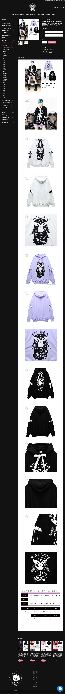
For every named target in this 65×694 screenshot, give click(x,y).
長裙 (4, 68)
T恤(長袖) (5, 55)
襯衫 (4, 58)
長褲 (4, 62)
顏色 (42, 31)
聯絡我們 (35, 686)
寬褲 (4, 64)
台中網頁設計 (14, 690)
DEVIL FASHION (6, 110)
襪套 (4, 91)
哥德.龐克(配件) (5, 119)
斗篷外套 (5, 79)
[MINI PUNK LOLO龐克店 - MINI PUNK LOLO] (32, 7)
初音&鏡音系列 (6, 49)
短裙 (4, 66)
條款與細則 (35, 677)
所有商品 (27, 14)
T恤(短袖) (5, 53)
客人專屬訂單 (5, 122)
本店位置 (53, 14)
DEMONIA (4, 40)
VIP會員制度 (32, 14)
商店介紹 (35, 675)
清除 (62, 30)
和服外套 (5, 80)
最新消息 (22, 14)
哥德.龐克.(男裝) (5, 117)
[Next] (38, 29)
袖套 (4, 90)
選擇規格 (20, 661)
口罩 (4, 84)
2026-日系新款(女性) (6, 30)
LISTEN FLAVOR (6, 47)
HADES (3, 37)
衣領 (4, 88)
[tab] (19, 57)
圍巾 (4, 86)
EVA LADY (4, 107)
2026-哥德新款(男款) (6, 35)
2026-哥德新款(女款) (6, 32)
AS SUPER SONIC (6, 100)
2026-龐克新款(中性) (6, 28)
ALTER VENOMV (6, 102)
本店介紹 (17, 14)
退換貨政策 (35, 682)
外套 (4, 71)
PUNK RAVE (5, 105)
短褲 (4, 60)
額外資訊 (22, 57)
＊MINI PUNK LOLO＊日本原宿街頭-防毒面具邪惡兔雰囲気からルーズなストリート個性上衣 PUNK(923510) (23, 655)
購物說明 (35, 680)
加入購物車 (52, 42)
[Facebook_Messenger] (60, 689)
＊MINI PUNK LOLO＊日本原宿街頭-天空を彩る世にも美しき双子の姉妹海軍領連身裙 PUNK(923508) (46, 655)
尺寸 (42, 35)
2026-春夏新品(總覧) (6, 23)
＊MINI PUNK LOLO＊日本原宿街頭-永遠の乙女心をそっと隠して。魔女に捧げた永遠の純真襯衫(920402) (35, 655)
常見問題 (35, 684)
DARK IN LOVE (5, 112)
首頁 (13, 14)
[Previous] (20, 29)
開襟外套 (5, 77)
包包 (4, 97)
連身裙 (4, 69)
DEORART (4, 45)
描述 (19, 57)
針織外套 (5, 75)
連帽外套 (5, 73)
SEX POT (4, 42)
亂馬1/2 (4, 51)
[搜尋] (10, 14)
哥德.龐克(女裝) (5, 115)
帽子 (4, 82)
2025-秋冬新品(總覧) (6, 25)
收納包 (4, 95)
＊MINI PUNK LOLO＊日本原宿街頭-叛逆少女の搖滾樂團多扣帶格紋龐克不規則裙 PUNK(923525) (58, 655)
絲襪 (4, 93)
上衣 (4, 57)
